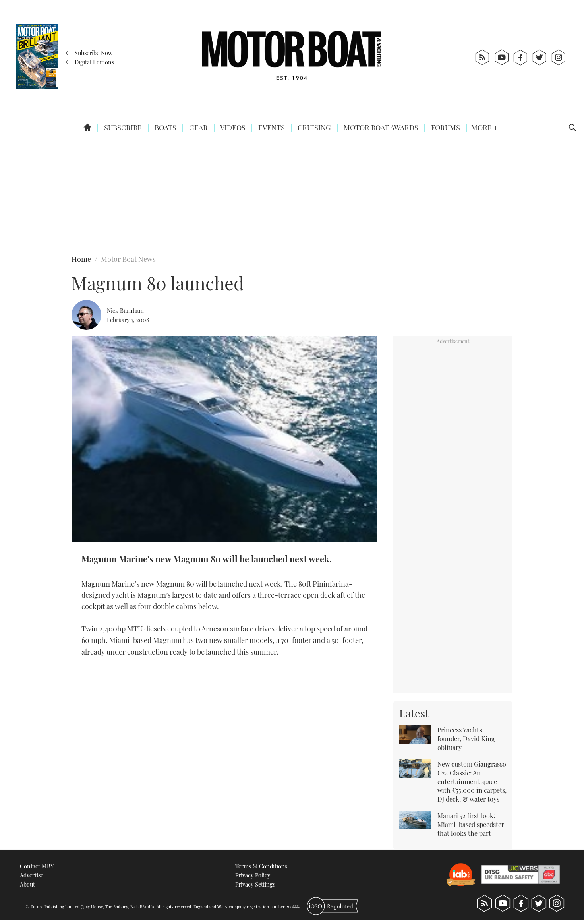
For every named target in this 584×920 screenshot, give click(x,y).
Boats (164, 127)
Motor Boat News (128, 259)
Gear (198, 127)
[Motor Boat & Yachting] (291, 57)
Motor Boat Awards (380, 127)
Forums (444, 127)
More (482, 127)
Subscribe (122, 127)
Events (271, 127)
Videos (232, 127)
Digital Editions (93, 62)
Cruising (313, 127)
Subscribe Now (92, 53)
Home (81, 259)
